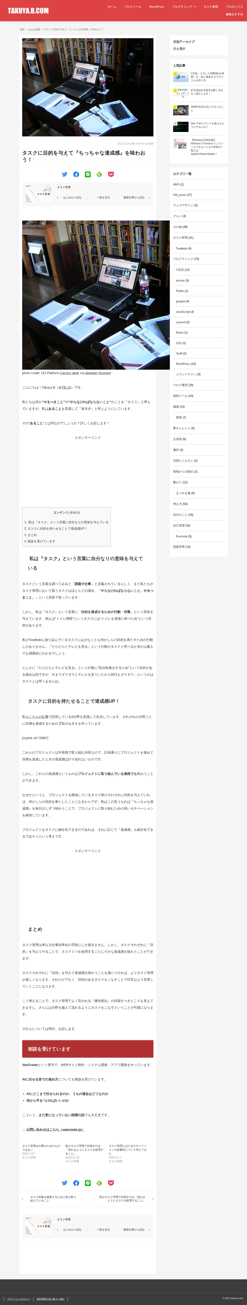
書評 (176, 449)
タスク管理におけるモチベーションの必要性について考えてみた (128, 1149)
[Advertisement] (87, 468)
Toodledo (181, 248)
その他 (177, 226)
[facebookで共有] (76, 175)
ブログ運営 (180, 385)
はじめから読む (72, 197)
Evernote (181, 536)
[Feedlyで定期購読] (99, 175)
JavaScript (182, 311)
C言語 (180, 269)
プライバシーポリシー (18, 1299)
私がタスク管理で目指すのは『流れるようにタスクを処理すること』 (84, 1149)
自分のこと (180, 514)
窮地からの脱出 (183, 471)
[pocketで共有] (111, 175)
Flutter (180, 290)
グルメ (177, 216)
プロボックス (234, 6)
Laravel (180, 322)
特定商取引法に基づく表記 (50, 1299)
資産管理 (179, 546)
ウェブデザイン (183, 205)
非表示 (74, 512)
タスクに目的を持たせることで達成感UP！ (56, 528)
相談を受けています (39, 541)
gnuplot (180, 301)
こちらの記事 (38, 717)
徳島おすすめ (234, 14)
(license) (104, 373)
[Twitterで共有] (64, 175)
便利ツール (180, 395)
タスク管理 (211, 6)
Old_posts (179, 194)
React (180, 332)
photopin (91, 373)
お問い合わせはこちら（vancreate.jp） (55, 1129)
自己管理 (179, 525)
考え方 (177, 503)
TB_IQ (66, 387)
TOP (22, 29)
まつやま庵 (183, 493)
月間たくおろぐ (183, 460)
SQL (179, 343)
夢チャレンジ (181, 428)
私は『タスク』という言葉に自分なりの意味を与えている (66, 522)
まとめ (30, 535)
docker (180, 280)
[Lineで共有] (88, 175)
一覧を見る (103, 197)
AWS (176, 184)
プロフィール (132, 6)
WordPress (156, 6)
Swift (179, 353)
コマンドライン (186, 374)
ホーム (112, 6)
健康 (176, 406)
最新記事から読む (134, 197)
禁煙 (179, 417)
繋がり (177, 482)
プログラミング (182, 6)
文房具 (177, 439)
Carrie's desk (69, 373)
